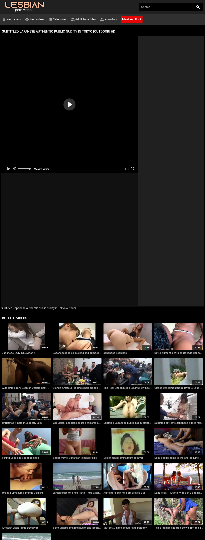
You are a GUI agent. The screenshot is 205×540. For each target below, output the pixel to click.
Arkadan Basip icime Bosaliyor (20, 527)
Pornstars (108, 19)
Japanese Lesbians (115, 352)
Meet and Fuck (132, 19)
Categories (57, 19)
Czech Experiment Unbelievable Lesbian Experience (178, 387)
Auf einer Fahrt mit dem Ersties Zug (125, 492)
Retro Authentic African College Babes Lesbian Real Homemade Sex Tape (178, 352)
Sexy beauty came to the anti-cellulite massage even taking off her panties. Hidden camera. (178, 457)
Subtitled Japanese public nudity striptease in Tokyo (128, 422)
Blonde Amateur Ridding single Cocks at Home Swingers (77, 387)
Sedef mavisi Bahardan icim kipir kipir (75, 457)
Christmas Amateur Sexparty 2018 (22, 422)
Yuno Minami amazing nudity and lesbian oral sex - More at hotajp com (77, 527)
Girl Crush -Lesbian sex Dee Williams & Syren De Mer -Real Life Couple (77, 422)
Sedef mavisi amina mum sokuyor (123, 457)
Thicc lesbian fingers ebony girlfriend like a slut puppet (178, 527)
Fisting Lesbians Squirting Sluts (20, 457)
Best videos (34, 19)
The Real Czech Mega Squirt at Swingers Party (128, 387)
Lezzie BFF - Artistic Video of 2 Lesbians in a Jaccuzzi (178, 492)
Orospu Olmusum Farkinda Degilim (22, 492)
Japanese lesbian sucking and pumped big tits (77, 352)
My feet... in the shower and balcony (125, 527)
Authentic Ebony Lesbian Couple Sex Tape (26, 387)
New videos (11, 19)
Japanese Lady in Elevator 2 (18, 352)
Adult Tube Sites (83, 19)
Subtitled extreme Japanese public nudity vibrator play (178, 422)
